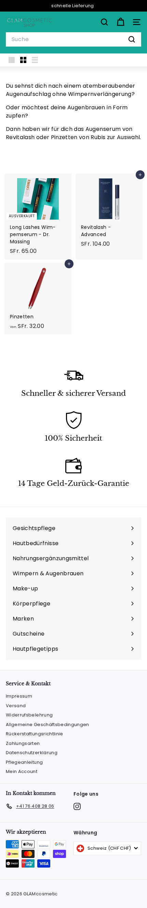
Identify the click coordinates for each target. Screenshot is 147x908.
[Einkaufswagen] (120, 22)
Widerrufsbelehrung (29, 715)
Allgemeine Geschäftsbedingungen (47, 724)
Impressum (19, 696)
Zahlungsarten (23, 743)
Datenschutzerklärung (31, 752)
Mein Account (21, 771)
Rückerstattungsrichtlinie (34, 734)
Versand (16, 705)
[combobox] (73, 39)
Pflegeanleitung (24, 762)
